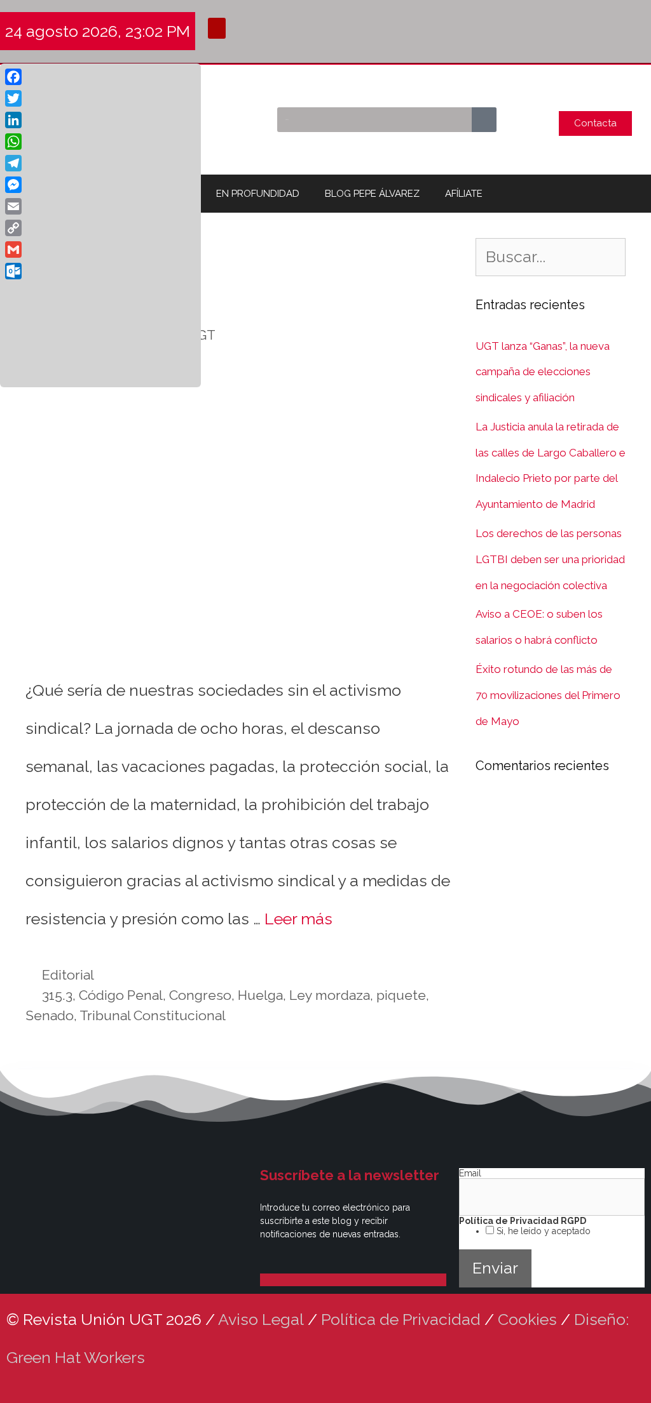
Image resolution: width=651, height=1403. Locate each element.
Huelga (260, 995)
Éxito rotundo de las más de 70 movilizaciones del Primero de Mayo (548, 695)
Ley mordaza (329, 995)
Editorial (68, 975)
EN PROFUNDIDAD (257, 193)
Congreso (200, 995)
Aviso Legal (261, 1319)
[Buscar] (484, 119)
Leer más (298, 918)
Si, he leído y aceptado (542, 1231)
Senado (49, 1015)
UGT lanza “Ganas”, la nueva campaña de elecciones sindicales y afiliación (543, 372)
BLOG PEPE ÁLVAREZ (372, 193)
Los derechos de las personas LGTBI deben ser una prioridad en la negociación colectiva (550, 559)
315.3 (57, 995)
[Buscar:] (551, 258)
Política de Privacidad (401, 1319)
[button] (217, 28)
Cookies (527, 1319)
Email (470, 1173)
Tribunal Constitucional (152, 1015)
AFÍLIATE (464, 193)
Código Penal (121, 995)
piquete (401, 995)
